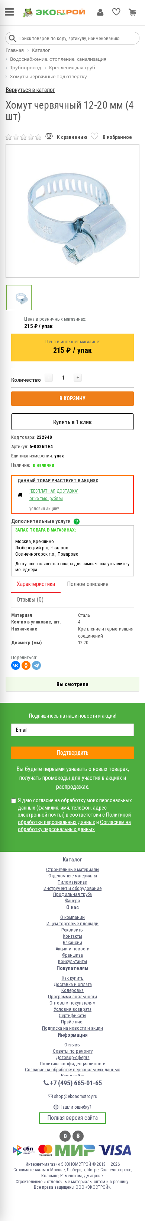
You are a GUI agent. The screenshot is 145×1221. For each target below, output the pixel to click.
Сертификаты (72, 1015)
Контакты (72, 936)
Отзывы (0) (30, 599)
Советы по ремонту (73, 1051)
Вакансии (72, 942)
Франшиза (72, 955)
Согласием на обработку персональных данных (74, 826)
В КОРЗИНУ (72, 398)
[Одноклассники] (26, 665)
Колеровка (72, 990)
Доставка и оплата (73, 984)
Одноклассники (78, 1136)
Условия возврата (72, 1009)
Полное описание (88, 584)
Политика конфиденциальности (73, 1063)
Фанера (72, 900)
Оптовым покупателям (72, 1003)
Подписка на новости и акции (72, 1028)
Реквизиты (72, 930)
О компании (72, 917)
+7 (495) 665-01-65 (76, 1083)
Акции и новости (72, 949)
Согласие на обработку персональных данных (72, 1069)
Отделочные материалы (72, 875)
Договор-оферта (73, 1057)
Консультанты (72, 961)
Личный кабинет (100, 12)
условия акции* (44, 508)
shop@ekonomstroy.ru (75, 1096)
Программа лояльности (72, 996)
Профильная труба (72, 894)
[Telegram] (36, 665)
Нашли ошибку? (74, 1107)
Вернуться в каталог (30, 89)
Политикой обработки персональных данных (74, 818)
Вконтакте (65, 1136)
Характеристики (36, 584)
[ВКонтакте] (15, 665)
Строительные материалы (72, 869)
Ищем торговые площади (72, 923)
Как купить (73, 978)
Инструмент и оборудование (73, 888)
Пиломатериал (72, 882)
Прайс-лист (72, 1022)
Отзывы (72, 1045)
